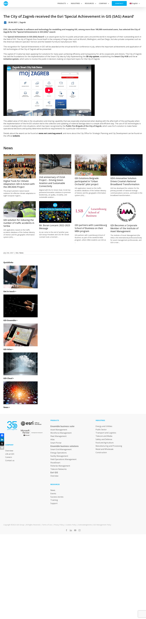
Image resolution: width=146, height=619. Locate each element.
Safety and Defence (104, 439)
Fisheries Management (60, 466)
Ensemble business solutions (64, 446)
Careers (8, 457)
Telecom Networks (58, 469)
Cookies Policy (71, 525)
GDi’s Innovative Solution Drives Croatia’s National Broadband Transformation (124, 181)
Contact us (9, 460)
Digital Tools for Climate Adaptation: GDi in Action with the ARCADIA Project (19, 184)
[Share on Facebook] (2, 435)
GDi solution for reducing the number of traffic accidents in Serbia (18, 223)
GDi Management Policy (102, 525)
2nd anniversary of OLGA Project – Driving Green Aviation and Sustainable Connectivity (52, 182)
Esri (17, 253)
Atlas (52, 439)
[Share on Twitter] (2, 444)
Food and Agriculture (104, 442)
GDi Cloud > (8, 378)
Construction (101, 452)
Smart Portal (55, 443)
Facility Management (59, 456)
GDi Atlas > (8, 349)
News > (6, 407)
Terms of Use (47, 525)
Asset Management (58, 429)
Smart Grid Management (61, 449)
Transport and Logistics (106, 432)
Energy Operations (58, 452)
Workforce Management (61, 433)
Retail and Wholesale (104, 449)
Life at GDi (9, 454)
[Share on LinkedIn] (2, 439)
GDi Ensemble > (10, 320)
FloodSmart (55, 462)
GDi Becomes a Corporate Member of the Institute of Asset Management (124, 228)
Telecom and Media (104, 436)
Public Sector (101, 429)
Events (53, 493)
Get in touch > (9, 291)
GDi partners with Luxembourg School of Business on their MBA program (91, 228)
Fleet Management (58, 436)
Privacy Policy (59, 525)
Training (54, 500)
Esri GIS (54, 472)
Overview (9, 450)
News (8, 148)
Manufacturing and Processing (109, 446)
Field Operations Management (63, 459)
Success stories (56, 497)
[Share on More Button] (2, 448)
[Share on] (2, 452)
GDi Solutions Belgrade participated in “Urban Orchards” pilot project (87, 181)
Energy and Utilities (104, 426)
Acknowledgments (85, 525)
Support (53, 503)
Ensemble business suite (62, 426)
